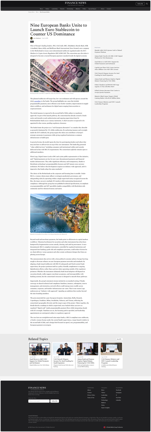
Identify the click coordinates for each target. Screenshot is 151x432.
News (41, 9)
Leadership (55, 9)
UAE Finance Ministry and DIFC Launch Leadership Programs (107, 103)
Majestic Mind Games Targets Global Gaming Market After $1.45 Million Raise (107, 97)
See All (119, 339)
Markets (78, 9)
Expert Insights (105, 408)
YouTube (118, 398)
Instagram (119, 393)
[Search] (146, 3)
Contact (109, 9)
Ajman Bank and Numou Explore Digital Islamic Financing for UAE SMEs (107, 80)
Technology (70, 9)
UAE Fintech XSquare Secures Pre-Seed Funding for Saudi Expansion (107, 74)
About (102, 9)
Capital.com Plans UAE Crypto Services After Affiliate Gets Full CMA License (107, 68)
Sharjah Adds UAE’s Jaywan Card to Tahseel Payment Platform (108, 51)
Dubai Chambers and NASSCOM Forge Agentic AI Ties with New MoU (107, 86)
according (37, 101)
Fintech (62, 9)
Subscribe (140, 4)
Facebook (118, 390)
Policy (84, 9)
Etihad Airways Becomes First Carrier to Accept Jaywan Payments (107, 91)
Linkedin (118, 400)
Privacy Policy (91, 395)
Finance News (31, 12)
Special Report (92, 9)
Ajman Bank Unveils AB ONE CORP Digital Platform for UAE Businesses (108, 57)
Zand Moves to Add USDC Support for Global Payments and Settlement (107, 63)
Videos (47, 9)
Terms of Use (90, 398)
